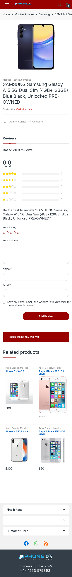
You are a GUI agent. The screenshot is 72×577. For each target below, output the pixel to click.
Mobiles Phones (24, 14)
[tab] (9, 139)
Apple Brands (12, 368)
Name (7, 268)
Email (7, 285)
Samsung (44, 14)
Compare (37, 121)
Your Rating (9, 227)
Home (6, 14)
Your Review (10, 240)
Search (59, 5)
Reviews (9, 138)
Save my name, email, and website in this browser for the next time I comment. (39, 303)
